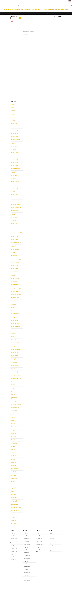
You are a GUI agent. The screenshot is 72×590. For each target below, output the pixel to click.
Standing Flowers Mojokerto (14, 411)
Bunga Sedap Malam (13, 458)
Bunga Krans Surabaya (13, 497)
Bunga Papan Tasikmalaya (13, 362)
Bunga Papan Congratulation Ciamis (15, 168)
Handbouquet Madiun (13, 462)
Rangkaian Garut (12, 446)
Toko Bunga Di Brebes (26, 538)
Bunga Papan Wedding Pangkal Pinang (15, 291)
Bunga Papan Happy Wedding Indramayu (16, 207)
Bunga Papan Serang (13, 321)
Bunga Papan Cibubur (13, 172)
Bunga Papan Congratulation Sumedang (16, 346)
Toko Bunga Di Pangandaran (14, 556)
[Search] (18, 5)
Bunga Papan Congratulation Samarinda (16, 311)
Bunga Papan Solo (12, 327)
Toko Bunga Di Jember (39, 538)
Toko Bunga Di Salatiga (27, 566)
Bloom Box (45, 9)
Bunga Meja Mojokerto (14, 403)
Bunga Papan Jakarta (13, 208)
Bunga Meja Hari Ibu (13, 111)
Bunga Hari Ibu (12, 107)
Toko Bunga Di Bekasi (13, 535)
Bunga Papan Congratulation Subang (15, 340)
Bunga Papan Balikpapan (13, 126)
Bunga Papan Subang (13, 339)
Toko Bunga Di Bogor (13, 536)
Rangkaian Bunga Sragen (13, 443)
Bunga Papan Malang (13, 269)
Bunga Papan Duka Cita (13, 54)
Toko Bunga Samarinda (53, 546)
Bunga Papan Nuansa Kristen (52, 9)
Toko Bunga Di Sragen (26, 569)
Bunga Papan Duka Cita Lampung (15, 249)
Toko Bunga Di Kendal (26, 547)
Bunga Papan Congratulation (26, 31)
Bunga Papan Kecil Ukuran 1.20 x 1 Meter (15, 226)
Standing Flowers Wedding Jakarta (15, 510)
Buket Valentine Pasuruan (14, 523)
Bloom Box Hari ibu (13, 110)
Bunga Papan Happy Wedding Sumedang (16, 349)
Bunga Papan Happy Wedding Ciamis (15, 171)
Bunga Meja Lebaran (13, 456)
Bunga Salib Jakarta (13, 387)
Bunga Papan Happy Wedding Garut (15, 195)
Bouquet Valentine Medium (14, 514)
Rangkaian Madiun (12, 459)
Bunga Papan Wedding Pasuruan (15, 297)
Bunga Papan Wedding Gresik (14, 201)
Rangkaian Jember (12, 449)
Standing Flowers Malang (14, 474)
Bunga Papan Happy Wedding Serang (15, 326)
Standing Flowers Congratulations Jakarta (16, 507)
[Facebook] (69, 0)
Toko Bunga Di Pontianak (53, 545)
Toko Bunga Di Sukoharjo (27, 572)
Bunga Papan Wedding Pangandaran (15, 285)
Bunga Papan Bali (12, 120)
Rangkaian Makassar (13, 463)
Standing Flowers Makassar (14, 468)
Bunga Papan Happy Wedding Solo (15, 332)
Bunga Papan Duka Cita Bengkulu (15, 152)
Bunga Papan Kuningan (13, 240)
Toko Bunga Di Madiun (40, 536)
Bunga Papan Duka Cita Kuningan (15, 243)
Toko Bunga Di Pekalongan (27, 561)
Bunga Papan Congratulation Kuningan (16, 242)
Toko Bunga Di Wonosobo (27, 580)
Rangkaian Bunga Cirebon (13, 426)
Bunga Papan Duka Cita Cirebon (15, 181)
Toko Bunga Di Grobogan (27, 544)
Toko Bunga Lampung (52, 536)
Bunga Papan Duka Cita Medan (15, 278)
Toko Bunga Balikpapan (53, 543)
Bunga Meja (2, 11)
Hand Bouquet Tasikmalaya (14, 504)
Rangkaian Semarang (13, 479)
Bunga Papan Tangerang (13, 356)
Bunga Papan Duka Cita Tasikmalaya (15, 365)
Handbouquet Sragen (13, 445)
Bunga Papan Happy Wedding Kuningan (16, 245)
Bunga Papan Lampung (13, 246)
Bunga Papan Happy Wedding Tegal (15, 372)
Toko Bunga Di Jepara (26, 552)
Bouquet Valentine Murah (14, 516)
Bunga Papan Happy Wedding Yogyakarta (16, 378)
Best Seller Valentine (13, 513)
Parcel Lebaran (12, 414)
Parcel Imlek (12, 413)
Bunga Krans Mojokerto (14, 401)
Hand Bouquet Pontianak (14, 442)
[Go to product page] (29, 24)
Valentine (11, 511)
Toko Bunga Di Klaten (26, 549)
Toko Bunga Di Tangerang (14, 533)
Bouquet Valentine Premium (14, 517)
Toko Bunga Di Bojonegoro (40, 547)
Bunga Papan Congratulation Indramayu (16, 204)
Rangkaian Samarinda (13, 475)
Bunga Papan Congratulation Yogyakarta (16, 375)
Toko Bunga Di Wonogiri (27, 578)
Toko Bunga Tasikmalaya (14, 551)
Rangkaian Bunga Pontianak (13, 439)
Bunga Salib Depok (13, 385)
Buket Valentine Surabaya (14, 524)
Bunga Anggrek (34, 9)
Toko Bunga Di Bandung (14, 543)
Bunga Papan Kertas (61, 9)
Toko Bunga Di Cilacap (26, 541)
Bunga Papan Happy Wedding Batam (15, 142)
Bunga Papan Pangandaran (13, 281)
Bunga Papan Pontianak (13, 298)
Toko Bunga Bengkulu (52, 538)
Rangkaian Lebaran (12, 453)
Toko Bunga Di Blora (26, 536)
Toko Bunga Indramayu (14, 548)
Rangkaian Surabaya (13, 495)
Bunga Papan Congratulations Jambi (15, 216)
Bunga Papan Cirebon (13, 178)
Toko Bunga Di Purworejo (27, 558)
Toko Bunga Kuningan (14, 557)
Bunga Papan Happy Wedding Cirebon (15, 182)
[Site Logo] (36, 5)
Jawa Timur (5, 9)
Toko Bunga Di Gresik (39, 549)
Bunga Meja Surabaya (13, 498)
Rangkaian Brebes (12, 423)
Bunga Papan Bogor (12, 155)
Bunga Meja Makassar (13, 465)
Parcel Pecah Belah (12, 417)
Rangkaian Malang (12, 469)
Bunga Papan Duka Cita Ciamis (14, 169)
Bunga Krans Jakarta (12, 114)
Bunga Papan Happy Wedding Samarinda (16, 314)
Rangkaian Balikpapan (13, 420)
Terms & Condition (8, 11)
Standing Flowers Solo (13, 494)
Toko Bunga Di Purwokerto (27, 555)
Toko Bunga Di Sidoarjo (40, 533)
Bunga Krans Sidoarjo (13, 485)
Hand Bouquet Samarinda (14, 478)
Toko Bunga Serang (13, 559)
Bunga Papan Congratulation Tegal (15, 369)
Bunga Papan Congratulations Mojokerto (16, 404)
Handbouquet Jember (13, 452)
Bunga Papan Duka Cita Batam (14, 140)
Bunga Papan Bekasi (13, 143)
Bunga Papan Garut (12, 191)
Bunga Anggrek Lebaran (14, 455)
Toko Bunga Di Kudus (26, 550)
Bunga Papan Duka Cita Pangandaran (15, 284)
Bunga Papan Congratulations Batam (15, 139)
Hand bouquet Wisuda (14, 397)
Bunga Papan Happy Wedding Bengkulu (16, 153)
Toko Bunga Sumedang (14, 554)
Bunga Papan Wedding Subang (15, 343)
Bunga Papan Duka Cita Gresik (14, 200)
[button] (59, 16)
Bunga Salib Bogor (13, 384)
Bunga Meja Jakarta (13, 430)
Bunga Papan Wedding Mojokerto (15, 407)
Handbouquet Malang (13, 472)
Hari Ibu (11, 398)
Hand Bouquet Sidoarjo (14, 488)
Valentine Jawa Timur (13, 520)
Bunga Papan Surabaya (13, 350)
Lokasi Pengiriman (16, 9)
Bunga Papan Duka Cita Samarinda (15, 313)
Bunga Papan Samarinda (13, 310)
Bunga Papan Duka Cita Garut (14, 194)
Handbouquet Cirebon (14, 427)
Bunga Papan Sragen (13, 333)
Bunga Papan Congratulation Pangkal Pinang (16, 288)
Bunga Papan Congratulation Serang (15, 323)
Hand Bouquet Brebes (13, 424)
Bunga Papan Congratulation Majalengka (16, 259)
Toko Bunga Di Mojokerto (40, 544)
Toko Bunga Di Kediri (39, 535)
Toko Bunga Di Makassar (53, 550)
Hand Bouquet (12, 391)
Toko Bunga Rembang (26, 564)
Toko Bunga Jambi (52, 535)
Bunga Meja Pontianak (13, 440)
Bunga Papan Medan (13, 275)
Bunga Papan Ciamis (13, 166)
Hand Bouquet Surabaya (14, 500)
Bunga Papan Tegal (12, 368)
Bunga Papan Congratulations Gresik (15, 198)
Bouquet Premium (13, 394)
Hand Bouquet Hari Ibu (14, 113)
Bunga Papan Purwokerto (13, 304)
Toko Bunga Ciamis (13, 546)
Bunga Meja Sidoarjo (13, 487)
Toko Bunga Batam (52, 533)
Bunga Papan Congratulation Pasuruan (16, 294)
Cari (20, 18)
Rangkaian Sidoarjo (12, 484)
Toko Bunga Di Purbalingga (27, 563)
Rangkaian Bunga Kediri (13, 433)
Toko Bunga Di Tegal (26, 575)
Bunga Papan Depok (32, 31)
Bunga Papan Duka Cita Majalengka (15, 261)
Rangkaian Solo (12, 491)
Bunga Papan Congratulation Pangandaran (16, 282)
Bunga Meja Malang (13, 471)
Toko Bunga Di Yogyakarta (27, 577)
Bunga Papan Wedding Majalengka (15, 262)
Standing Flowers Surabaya (14, 501)
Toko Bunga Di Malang (39, 541)
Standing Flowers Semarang (14, 482)
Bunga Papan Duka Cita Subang (15, 342)
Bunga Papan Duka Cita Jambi (14, 217)
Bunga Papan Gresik (12, 197)
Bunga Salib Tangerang (13, 388)
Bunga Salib (22, 9)
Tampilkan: (54, 16)
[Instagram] (70, 0)
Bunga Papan (10, 9)
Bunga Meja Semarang (13, 481)
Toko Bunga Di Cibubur (14, 538)
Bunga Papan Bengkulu (13, 149)
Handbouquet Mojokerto (14, 410)
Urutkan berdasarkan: (26, 16)
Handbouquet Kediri (13, 436)
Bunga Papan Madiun (13, 252)
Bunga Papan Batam (13, 137)
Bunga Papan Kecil (67, 9)
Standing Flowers (27, 9)
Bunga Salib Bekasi (13, 382)
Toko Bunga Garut (13, 545)
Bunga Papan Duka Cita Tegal (14, 371)
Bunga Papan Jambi (12, 214)
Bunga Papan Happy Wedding (14, 67)
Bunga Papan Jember (13, 220)
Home (1, 9)
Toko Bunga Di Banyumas (27, 533)
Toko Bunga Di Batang (26, 535)
